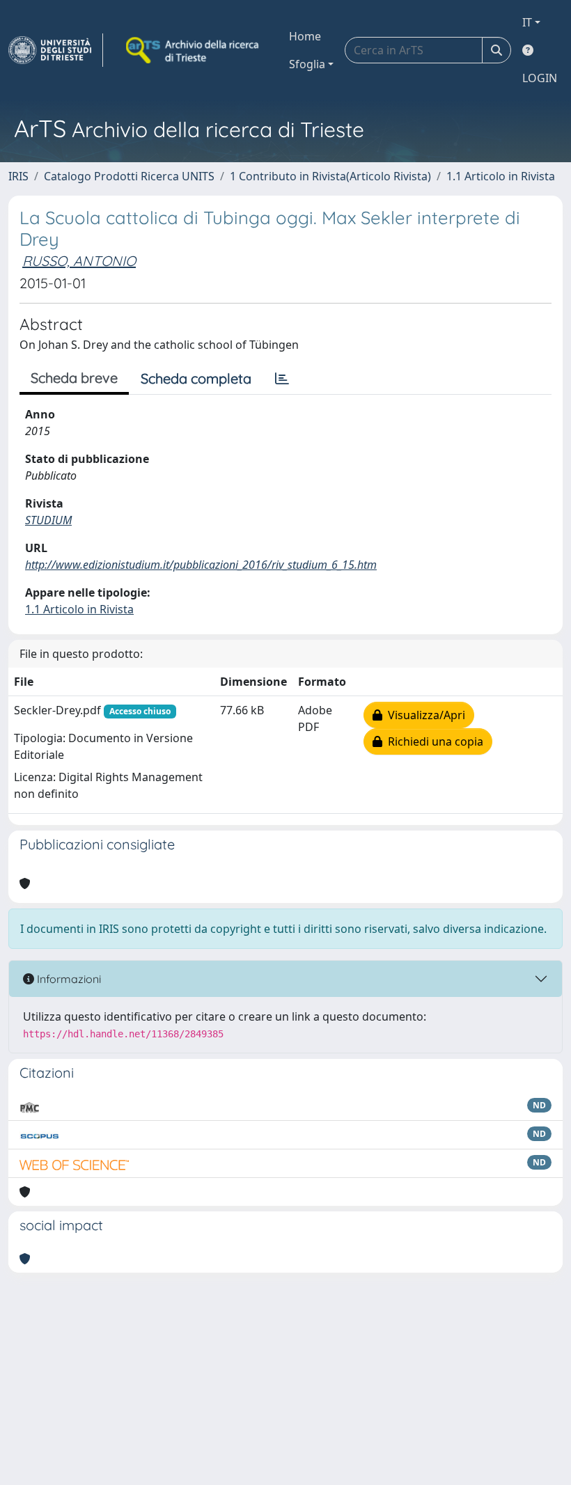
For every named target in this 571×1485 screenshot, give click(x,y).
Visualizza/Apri (423, 715)
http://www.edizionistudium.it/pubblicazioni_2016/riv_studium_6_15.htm (201, 564)
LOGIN (539, 78)
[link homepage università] (193, 50)
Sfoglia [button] (307, 64)
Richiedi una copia (432, 741)
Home (305, 36)
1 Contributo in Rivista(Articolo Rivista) (330, 176)
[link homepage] (55, 50)
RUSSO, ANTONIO (79, 260)
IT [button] (527, 22)
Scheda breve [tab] (74, 377)
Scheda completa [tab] (196, 378)
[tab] (282, 378)
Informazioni (67, 979)
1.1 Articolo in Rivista (500, 176)
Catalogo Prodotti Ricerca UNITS (129, 176)
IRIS (18, 176)
